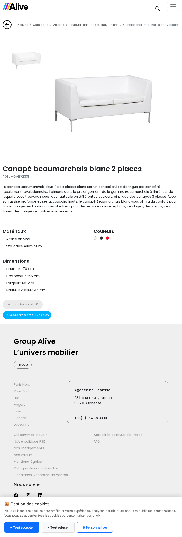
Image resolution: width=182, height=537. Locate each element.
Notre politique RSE (29, 441)
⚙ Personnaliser (94, 527)
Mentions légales (28, 461)
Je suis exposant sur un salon (28, 315)
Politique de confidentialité (36, 468)
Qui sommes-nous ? (30, 434)
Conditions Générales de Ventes (41, 474)
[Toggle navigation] (173, 6)
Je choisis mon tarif (24, 304)
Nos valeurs (23, 454)
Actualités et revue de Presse (118, 434)
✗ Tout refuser (58, 527)
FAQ (97, 441)
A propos (23, 364)
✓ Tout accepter (22, 527)
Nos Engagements (29, 448)
